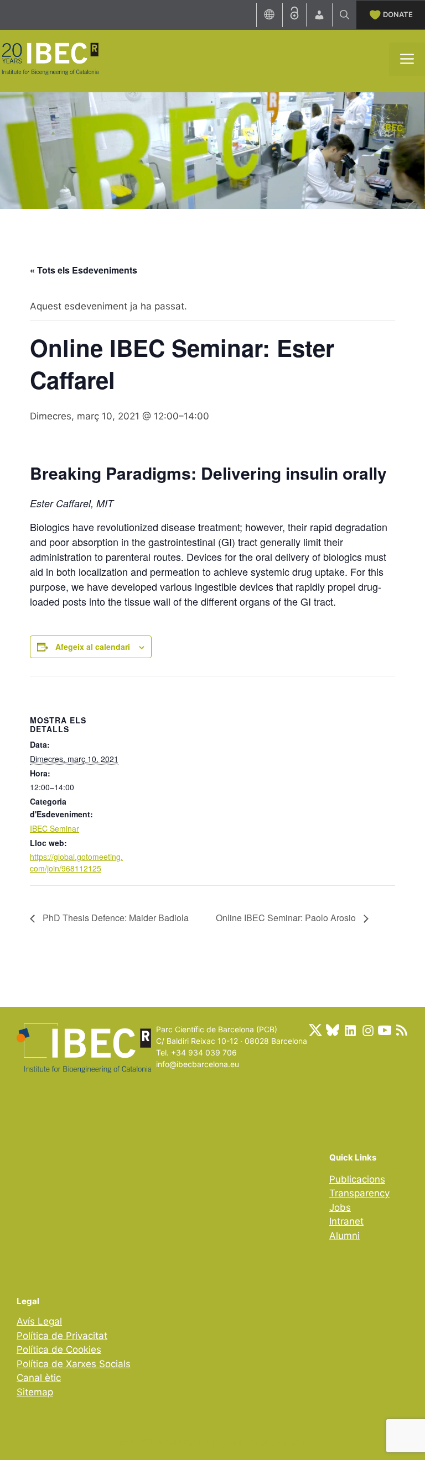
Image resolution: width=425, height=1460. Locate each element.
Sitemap (35, 1392)
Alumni (344, 1235)
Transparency (359, 1193)
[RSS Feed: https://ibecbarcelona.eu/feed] (401, 1030)
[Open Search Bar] (344, 14)
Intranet (346, 1221)
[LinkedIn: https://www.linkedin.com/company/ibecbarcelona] (349, 1030)
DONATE (398, 14)
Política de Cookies (59, 1349)
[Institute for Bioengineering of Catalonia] (50, 58)
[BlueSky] (332, 1030)
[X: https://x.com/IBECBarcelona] (315, 1030)
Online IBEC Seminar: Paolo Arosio (287, 917)
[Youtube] (384, 1030)
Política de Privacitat (62, 1335)
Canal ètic (39, 1377)
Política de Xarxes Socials (74, 1363)
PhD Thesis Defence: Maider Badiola (114, 917)
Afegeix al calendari (92, 646)
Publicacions (357, 1179)
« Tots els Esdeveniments (83, 270)
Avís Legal (39, 1321)
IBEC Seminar (54, 828)
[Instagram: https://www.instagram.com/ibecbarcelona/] (367, 1030)
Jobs (340, 1207)
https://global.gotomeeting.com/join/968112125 (76, 862)
